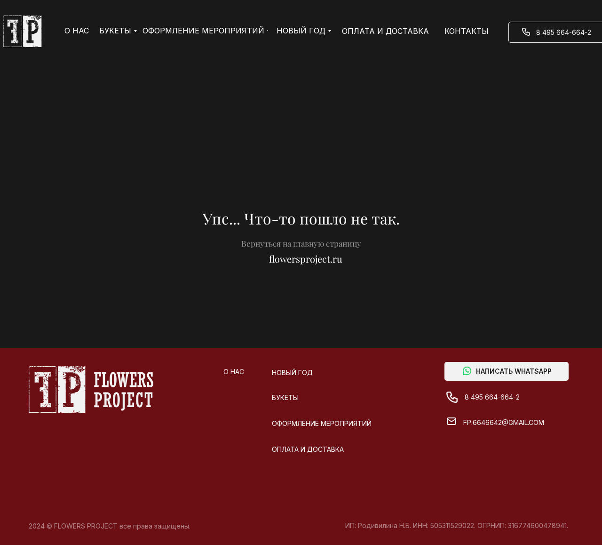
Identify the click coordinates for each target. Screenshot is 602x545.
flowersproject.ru (305, 258)
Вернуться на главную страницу (301, 243)
